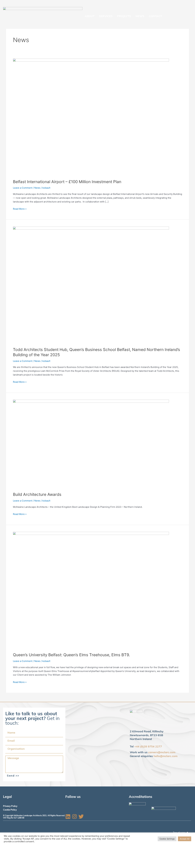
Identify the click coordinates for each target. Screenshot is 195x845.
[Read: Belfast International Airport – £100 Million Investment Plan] (91, 116)
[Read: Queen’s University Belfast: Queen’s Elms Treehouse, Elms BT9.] (91, 590)
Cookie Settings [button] (167, 839)
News (140, 16)
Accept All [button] (184, 839)
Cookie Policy (10, 810)
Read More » (20, 208)
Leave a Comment (22, 187)
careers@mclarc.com (161, 752)
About (89, 16)
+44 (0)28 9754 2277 (148, 746)
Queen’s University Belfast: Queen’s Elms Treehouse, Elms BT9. (71, 654)
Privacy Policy (10, 806)
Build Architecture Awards (37, 494)
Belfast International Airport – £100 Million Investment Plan (67, 181)
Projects (124, 16)
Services (106, 16)
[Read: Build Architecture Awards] (91, 443)
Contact (155, 16)
